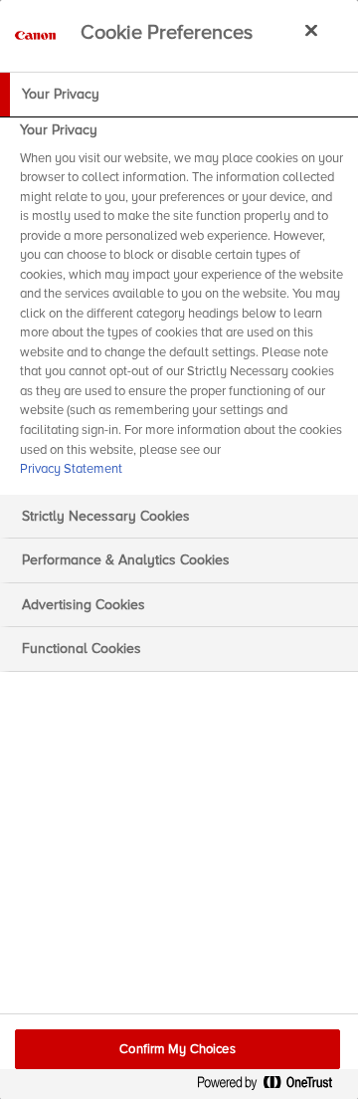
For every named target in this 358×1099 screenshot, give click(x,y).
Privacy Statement (71, 469)
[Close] (311, 30)
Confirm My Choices (177, 1049)
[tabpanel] (181, 305)
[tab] (179, 94)
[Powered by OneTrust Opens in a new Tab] (272, 1086)
